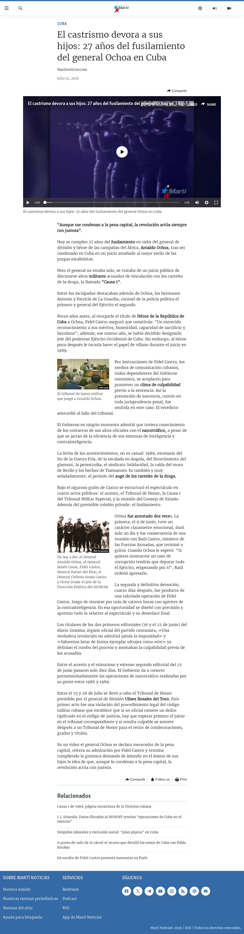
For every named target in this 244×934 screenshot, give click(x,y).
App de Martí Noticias (82, 917)
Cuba (62, 24)
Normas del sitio (17, 907)
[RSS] (183, 890)
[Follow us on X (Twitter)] (137, 890)
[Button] (177, 91)
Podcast (69, 898)
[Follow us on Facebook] (126, 890)
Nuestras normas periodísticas (30, 898)
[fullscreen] (216, 202)
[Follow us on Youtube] (160, 890)
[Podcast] (200, 8)
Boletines (70, 889)
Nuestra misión (16, 889)
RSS (65, 907)
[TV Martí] (229, 8)
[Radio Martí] (215, 8)
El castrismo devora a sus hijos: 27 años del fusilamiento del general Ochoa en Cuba (106, 104)
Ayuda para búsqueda (22, 917)
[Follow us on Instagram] (171, 890)
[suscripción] (205, 890)
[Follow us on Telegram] (149, 890)
